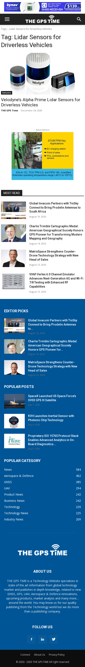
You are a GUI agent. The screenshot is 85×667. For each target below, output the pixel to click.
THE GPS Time (9, 110)
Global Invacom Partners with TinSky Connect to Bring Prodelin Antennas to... (52, 324)
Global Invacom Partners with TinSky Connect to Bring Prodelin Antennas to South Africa (55, 207)
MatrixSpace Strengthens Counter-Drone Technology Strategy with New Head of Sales (53, 255)
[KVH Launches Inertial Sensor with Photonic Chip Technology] (14, 421)
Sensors (6, 92)
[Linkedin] (42, 639)
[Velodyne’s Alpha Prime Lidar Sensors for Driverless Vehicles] (42, 74)
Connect (25, 654)
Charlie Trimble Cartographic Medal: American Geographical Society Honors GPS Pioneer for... (52, 345)
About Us (39, 654)
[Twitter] (54, 639)
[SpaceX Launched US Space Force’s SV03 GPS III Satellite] (14, 401)
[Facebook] (31, 639)
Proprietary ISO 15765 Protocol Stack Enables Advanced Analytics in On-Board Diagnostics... (53, 440)
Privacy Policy (57, 654)
